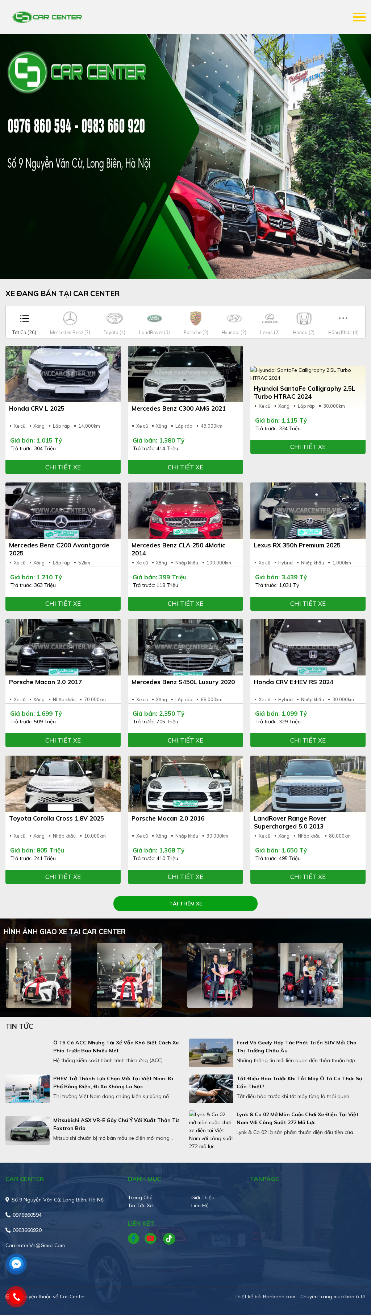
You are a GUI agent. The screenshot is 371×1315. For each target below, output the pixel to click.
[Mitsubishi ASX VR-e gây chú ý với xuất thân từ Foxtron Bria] (27, 1130)
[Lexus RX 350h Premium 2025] (308, 510)
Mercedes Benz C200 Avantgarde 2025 (59, 549)
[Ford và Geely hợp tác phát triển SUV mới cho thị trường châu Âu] (211, 1053)
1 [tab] (182, 268)
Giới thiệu (202, 1197)
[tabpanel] (185, 156)
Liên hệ (200, 1205)
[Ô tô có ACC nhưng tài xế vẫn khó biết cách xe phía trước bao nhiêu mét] (27, 1053)
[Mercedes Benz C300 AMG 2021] (185, 374)
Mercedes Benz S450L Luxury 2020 (183, 682)
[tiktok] (166, 1239)
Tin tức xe (140, 1205)
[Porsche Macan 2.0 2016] (185, 784)
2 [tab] (189, 268)
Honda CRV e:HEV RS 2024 (293, 682)
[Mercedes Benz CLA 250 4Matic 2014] (185, 510)
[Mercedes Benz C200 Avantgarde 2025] (63, 510)
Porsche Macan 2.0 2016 (168, 818)
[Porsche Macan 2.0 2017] (63, 647)
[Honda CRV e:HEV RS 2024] (308, 647)
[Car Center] (47, 17)
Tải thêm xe (185, 903)
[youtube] (151, 1239)
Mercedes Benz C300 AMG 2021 (179, 408)
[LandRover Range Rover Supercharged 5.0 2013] (308, 784)
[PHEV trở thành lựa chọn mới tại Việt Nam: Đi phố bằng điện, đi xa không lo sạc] (27, 1088)
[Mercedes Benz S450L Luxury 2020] (185, 647)
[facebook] (136, 1239)
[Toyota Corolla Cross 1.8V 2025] (63, 784)
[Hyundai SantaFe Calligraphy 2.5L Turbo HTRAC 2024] (308, 374)
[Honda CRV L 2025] (63, 374)
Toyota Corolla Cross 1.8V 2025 (56, 818)
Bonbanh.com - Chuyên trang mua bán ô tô (314, 1296)
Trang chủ (140, 1197)
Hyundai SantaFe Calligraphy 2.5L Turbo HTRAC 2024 (304, 392)
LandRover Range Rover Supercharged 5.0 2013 (290, 822)
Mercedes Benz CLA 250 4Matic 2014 (178, 549)
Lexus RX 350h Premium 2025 (297, 545)
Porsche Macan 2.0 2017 (45, 682)
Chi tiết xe (63, 467)
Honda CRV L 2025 (36, 408)
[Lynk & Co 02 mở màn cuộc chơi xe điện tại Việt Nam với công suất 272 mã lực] (211, 1130)
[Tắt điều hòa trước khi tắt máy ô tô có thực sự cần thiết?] (211, 1088)
